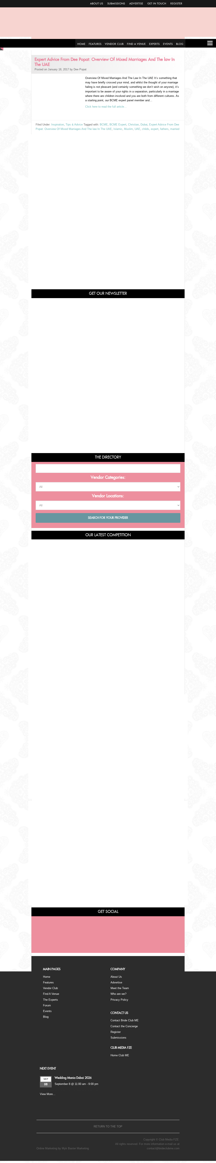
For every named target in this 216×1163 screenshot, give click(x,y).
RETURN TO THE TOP (108, 1126)
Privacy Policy (119, 999)
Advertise (136, 3)
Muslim (128, 129)
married (174, 129)
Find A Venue (51, 993)
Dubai (143, 124)
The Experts (50, 999)
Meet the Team (120, 988)
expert (154, 129)
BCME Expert (117, 124)
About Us (96, 3)
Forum (47, 1005)
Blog (46, 1016)
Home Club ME (120, 1055)
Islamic (117, 129)
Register (176, 3)
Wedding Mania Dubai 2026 (73, 1078)
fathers (164, 129)
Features (48, 982)
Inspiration (57, 124)
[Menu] (210, 43)
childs (145, 129)
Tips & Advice (74, 124)
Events (47, 1011)
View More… (47, 1094)
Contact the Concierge (124, 1026)
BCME (104, 124)
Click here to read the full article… (106, 106)
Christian (133, 124)
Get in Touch (156, 3)
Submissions (116, 3)
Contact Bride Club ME (125, 1020)
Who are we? (118, 993)
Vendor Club (50, 988)
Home (46, 976)
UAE (137, 129)
